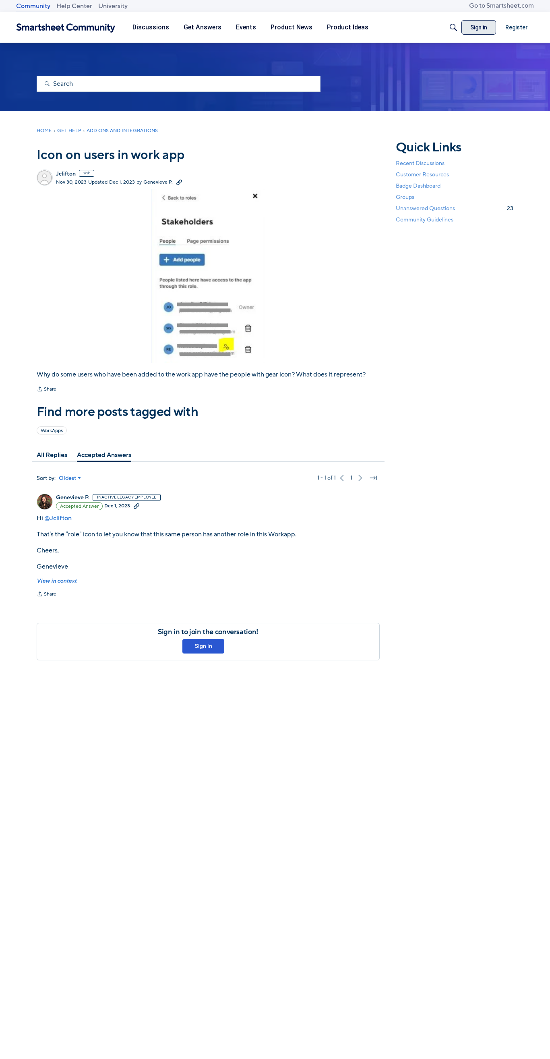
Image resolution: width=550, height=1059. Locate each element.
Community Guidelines (424, 220)
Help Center (74, 6)
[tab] (52, 455)
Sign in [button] (203, 646)
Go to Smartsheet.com (501, 5)
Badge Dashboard (418, 186)
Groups (405, 197)
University (113, 6)
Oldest (68, 478)
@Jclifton (58, 518)
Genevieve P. (158, 182)
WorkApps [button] (52, 430)
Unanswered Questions (454, 209)
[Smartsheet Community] (66, 27)
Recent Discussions (420, 163)
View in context (57, 581)
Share (46, 390)
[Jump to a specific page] (373, 478)
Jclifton (66, 174)
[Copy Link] (179, 182)
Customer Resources (422, 174)
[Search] (453, 27)
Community (33, 6)
